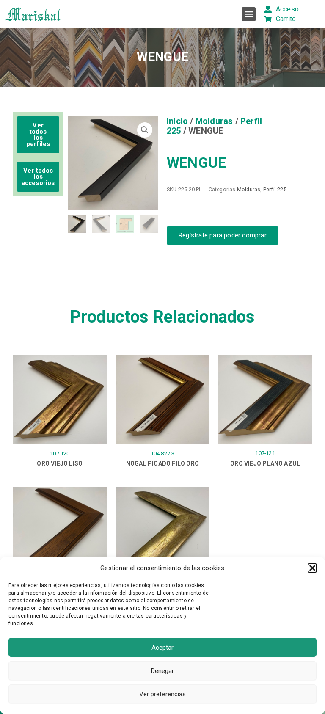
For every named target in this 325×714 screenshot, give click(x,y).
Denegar (162, 671)
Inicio (177, 121)
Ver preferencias (162, 694)
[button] (312, 568)
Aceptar (162, 647)
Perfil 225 (274, 189)
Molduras (214, 121)
